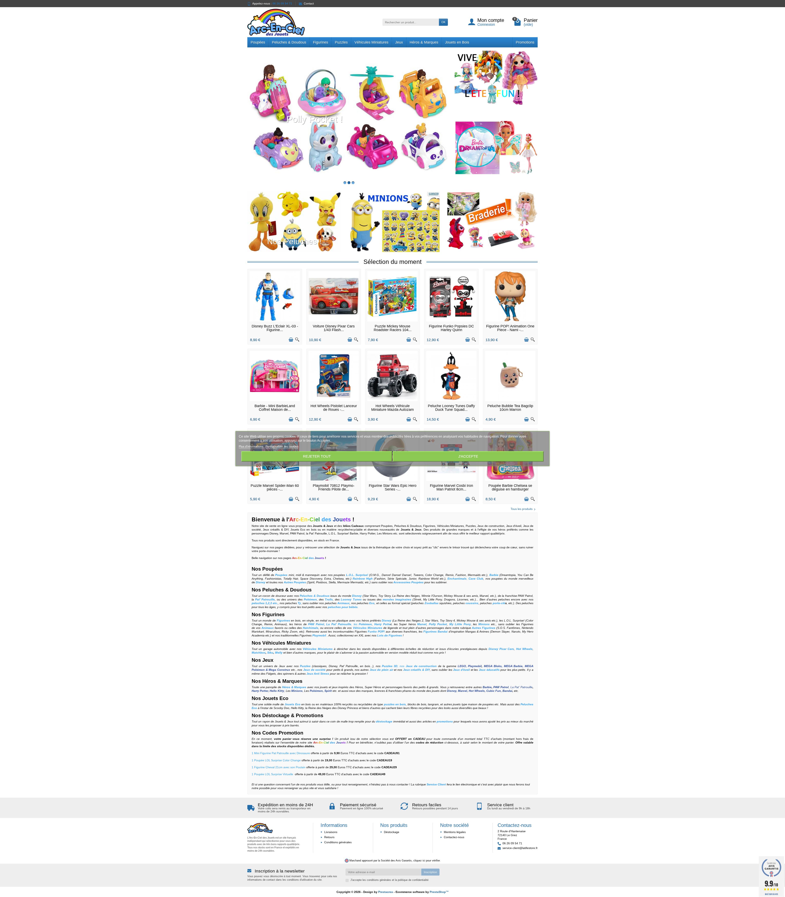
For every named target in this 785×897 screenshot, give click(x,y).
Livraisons (330, 832)
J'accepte (468, 456)
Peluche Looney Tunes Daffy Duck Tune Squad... (451, 408)
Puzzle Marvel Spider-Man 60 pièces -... (275, 487)
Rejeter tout (317, 456)
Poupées (258, 42)
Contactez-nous (454, 837)
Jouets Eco (274, 698)
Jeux (399, 42)
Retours (329, 837)
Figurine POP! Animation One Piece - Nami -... (510, 328)
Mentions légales (455, 832)
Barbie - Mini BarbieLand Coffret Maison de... (275, 408)
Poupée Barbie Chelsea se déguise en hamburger (510, 487)
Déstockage (275, 715)
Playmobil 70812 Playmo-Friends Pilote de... (333, 487)
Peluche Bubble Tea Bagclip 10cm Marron (510, 408)
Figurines (320, 42)
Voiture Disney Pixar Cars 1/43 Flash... (334, 328)
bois (367, 666)
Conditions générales (338, 842)
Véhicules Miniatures (371, 42)
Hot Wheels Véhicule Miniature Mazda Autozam (392, 408)
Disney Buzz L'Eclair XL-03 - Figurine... (275, 328)
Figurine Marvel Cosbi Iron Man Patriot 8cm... (451, 487)
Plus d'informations (251, 446)
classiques (319, 666)
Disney (333, 666)
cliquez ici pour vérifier (426, 860)
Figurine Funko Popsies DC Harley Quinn (451, 328)
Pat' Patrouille (349, 666)
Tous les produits (522, 509)
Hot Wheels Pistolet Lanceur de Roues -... (334, 408)
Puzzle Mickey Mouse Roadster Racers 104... (393, 328)
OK (443, 22)
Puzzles (341, 42)
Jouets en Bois (457, 42)
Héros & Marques (424, 42)
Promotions (525, 42)
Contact (309, 3)
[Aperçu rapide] (297, 339)
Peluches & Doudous (289, 42)
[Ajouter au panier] (290, 339)
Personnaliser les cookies (282, 446)
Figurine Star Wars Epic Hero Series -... (392, 487)
